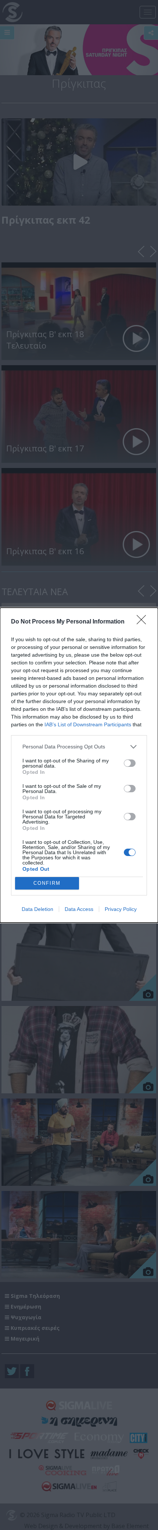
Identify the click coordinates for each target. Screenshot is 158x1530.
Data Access (79, 909)
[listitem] (79, 747)
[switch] (130, 763)
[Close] (144, 622)
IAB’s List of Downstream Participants (87, 724)
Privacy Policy (121, 909)
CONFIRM (47, 883)
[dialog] (79, 765)
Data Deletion (37, 909)
